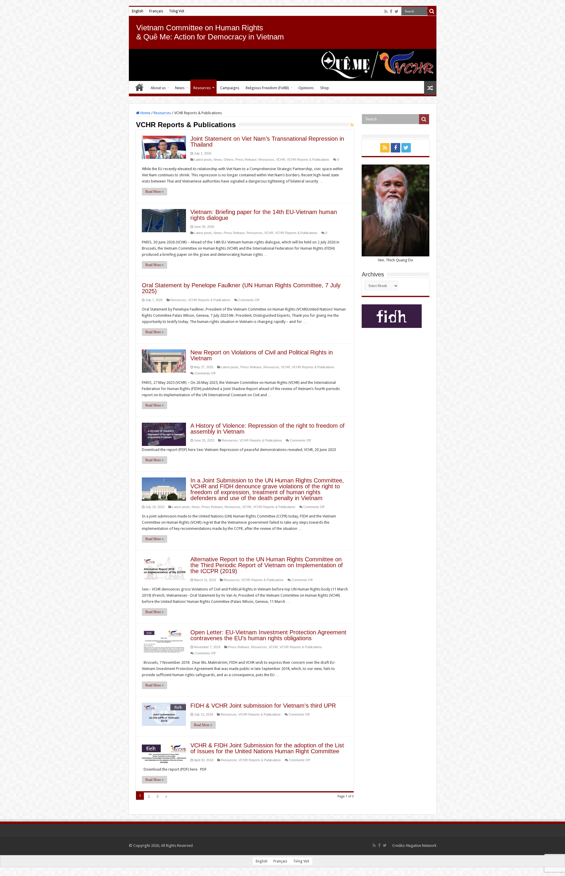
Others (229, 159)
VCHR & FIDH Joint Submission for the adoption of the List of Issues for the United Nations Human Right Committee (267, 748)
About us (158, 88)
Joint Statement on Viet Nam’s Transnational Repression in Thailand (267, 141)
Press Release (246, 159)
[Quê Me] (282, 65)
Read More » (154, 192)
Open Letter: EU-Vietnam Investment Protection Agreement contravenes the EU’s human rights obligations (268, 635)
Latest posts (203, 159)
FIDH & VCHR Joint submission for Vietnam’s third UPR (263, 705)
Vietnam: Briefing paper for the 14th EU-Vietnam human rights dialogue (263, 215)
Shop (324, 88)
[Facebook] (391, 11)
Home (139, 87)
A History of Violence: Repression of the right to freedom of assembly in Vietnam (267, 428)
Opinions (306, 88)
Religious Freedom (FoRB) (267, 88)
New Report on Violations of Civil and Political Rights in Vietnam (261, 355)
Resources (202, 88)
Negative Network (421, 845)
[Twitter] (396, 11)
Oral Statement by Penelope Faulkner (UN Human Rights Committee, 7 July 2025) (241, 288)
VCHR (280, 159)
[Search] (432, 11)
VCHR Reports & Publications (308, 159)
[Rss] (386, 11)
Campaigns (229, 88)
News (180, 88)
